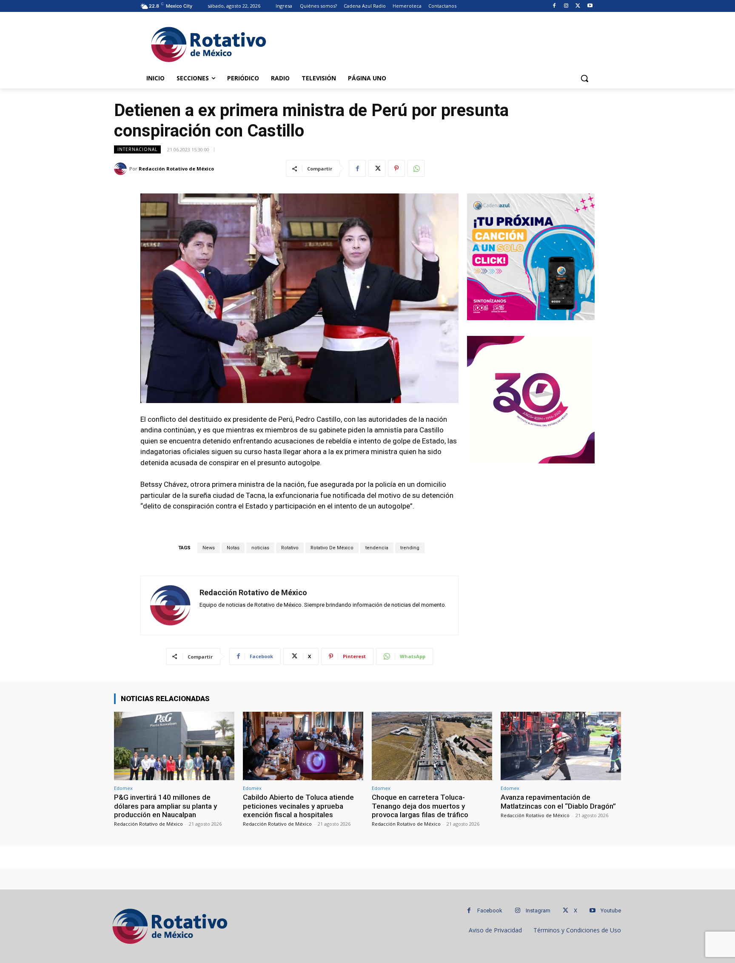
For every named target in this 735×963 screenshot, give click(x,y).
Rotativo (290, 548)
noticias (260, 548)
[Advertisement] (431, 43)
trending (409, 548)
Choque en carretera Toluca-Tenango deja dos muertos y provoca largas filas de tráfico (420, 806)
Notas (233, 548)
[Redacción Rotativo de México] (121, 168)
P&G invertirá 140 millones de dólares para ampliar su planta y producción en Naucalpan (165, 806)
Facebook (489, 910)
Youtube (611, 910)
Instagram (538, 910)
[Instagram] (566, 6)
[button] (584, 78)
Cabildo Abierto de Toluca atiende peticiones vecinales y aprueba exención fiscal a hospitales (298, 806)
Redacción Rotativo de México (176, 168)
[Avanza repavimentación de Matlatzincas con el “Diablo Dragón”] (561, 746)
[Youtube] (590, 6)
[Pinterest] (396, 168)
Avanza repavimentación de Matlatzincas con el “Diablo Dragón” (558, 801)
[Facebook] (554, 6)
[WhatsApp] (415, 168)
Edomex (123, 788)
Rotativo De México (332, 548)
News (208, 548)
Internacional (137, 149)
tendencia (376, 548)
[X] (578, 6)
